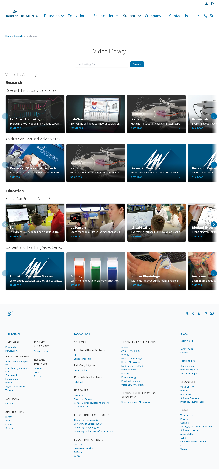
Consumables (12, 375)
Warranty (185, 449)
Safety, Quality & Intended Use (196, 426)
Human (8, 416)
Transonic (39, 376)
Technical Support (189, 373)
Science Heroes (106, 15)
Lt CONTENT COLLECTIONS (138, 342)
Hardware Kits (81, 406)
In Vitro (8, 424)
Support (130, 15)
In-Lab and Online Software (90, 350)
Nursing (125, 373)
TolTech (78, 452)
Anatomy (126, 347)
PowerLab (10, 347)
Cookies (184, 422)
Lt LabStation (80, 370)
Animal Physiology (130, 350)
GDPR (183, 437)
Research (52, 15)
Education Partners (88, 439)
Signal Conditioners (15, 386)
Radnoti (9, 382)
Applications (14, 412)
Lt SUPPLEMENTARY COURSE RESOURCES (139, 395)
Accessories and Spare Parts (17, 363)
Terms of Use (187, 415)
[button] (214, 116)
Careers (184, 352)
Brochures (185, 394)
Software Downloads (190, 398)
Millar (36, 372)
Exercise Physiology (131, 358)
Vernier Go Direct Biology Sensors (91, 402)
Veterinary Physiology (132, 384)
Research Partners (41, 361)
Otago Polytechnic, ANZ (86, 419)
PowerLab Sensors (83, 399)
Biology (125, 354)
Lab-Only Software (85, 365)
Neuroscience (128, 369)
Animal (8, 420)
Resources (187, 381)
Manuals (184, 390)
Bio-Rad (78, 444)
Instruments (11, 378)
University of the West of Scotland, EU (93, 431)
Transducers (11, 390)
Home (8, 35)
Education (76, 15)
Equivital (38, 368)
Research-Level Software (88, 377)
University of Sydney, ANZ (87, 427)
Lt (75, 354)
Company (153, 15)
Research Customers (42, 344)
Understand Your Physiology (135, 402)
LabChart (10, 403)
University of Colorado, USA (88, 423)
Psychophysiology (130, 380)
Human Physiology (130, 362)
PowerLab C (11, 350)
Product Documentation (192, 401)
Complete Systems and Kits (17, 370)
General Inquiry (188, 365)
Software (12, 398)
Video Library (187, 386)
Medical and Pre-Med (132, 365)
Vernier (77, 455)
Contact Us (178, 15)
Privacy (184, 418)
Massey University (83, 448)
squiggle (9, 314)
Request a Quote (189, 369)
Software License (189, 430)
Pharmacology (128, 377)
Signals (9, 428)
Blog (184, 333)
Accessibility (186, 433)
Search (137, 64)
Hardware (12, 342)
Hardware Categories (17, 356)
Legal (184, 410)
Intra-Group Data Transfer (193, 441)
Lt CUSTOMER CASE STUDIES (92, 415)
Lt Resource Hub (82, 358)
